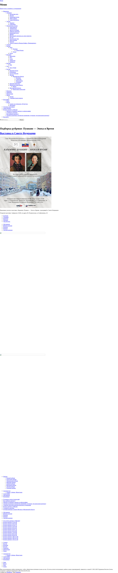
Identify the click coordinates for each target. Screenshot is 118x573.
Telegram (5, 220)
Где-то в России (14, 73)
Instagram (5, 218)
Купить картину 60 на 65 (10, 528)
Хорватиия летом (14, 17)
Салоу (11, 59)
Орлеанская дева (14, 38)
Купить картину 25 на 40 (10, 522)
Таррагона (12, 60)
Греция (8, 46)
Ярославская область (15, 88)
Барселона (12, 56)
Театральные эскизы (12, 25)
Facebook (5, 215)
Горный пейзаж (10, 478)
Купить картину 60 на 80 (10, 531)
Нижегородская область (16, 85)
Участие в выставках (9, 106)
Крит (11, 47)
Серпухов (18, 79)
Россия (8, 69)
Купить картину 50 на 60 (10, 526)
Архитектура (6, 491)
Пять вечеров (13, 40)
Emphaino (18, 572)
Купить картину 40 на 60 (10, 523)
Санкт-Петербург (14, 20)
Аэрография (6, 493)
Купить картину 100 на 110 (10, 538)
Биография (6, 99)
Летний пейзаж (10, 486)
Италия (12, 15)
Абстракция (6, 224)
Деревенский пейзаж (12, 481)
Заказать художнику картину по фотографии (18, 111)
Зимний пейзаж (10, 483)
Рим (11, 65)
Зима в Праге (13, 18)
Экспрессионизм (7, 230)
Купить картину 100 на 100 (10, 536)
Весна (5, 563)
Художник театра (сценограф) (11, 499)
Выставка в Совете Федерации (17, 133)
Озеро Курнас (20, 50)
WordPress (9, 572)
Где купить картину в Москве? (11, 520)
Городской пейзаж (11, 479)
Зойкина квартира (15, 31)
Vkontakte (6, 217)
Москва (12, 75)
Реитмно (15, 49)
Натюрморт (6, 496)
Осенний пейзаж (11, 488)
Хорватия (9, 92)
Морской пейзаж (11, 482)
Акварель (9, 12)
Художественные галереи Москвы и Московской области (19, 509)
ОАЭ (7, 66)
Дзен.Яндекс (6, 221)
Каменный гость (14, 33)
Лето (4, 565)
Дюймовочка (13, 28)
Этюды (8, 21)
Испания (8, 54)
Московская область (18, 76)
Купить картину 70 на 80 (10, 532)
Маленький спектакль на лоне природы (20, 36)
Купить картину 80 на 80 (10, 533)
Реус (11, 57)
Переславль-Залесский (19, 89)
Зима (4, 562)
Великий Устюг (14, 70)
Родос (11, 53)
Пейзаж (5, 476)
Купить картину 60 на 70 (10, 529)
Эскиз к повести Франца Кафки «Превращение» (23, 43)
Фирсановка (19, 80)
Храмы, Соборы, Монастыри (14, 492)
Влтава (11, 96)
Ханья (14, 52)
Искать (2, 119)
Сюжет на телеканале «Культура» (19, 104)
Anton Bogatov (7, 108)
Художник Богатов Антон (14, 123)
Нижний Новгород (15, 83)
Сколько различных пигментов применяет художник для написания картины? (27, 115)
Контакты (6, 117)
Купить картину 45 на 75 (10, 525)
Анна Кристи (13, 27)
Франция (8, 91)
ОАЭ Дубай (13, 67)
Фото (7, 101)
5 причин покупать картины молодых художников (17, 505)
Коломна (18, 78)
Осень (5, 566)
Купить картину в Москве (10, 109)
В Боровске (13, 72)
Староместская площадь (16, 98)
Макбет (12, 34)
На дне (11, 37)
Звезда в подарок (14, 30)
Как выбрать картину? (12, 114)
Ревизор (12, 41)
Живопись (6, 11)
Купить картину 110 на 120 (10, 539)
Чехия (8, 95)
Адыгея (8, 44)
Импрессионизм (7, 225)
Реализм (5, 227)
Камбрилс (12, 62)
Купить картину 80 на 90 (10, 535)
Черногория (9, 93)
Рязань (14, 86)
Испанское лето (14, 14)
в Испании (13, 24)
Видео (8, 102)
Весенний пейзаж (11, 485)
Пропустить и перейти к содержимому (10, 8)
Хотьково (18, 82)
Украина (12, 23)
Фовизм (5, 228)
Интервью (12, 105)
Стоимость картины (11, 112)
